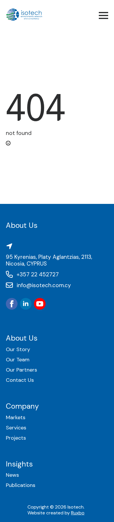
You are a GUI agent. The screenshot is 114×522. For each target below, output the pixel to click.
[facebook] (12, 304)
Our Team (18, 359)
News (12, 475)
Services (16, 427)
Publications (20, 485)
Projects (16, 438)
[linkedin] (26, 304)
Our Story (18, 349)
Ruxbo (77, 513)
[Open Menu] (103, 15)
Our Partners (21, 370)
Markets (15, 417)
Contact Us (20, 380)
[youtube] (40, 304)
